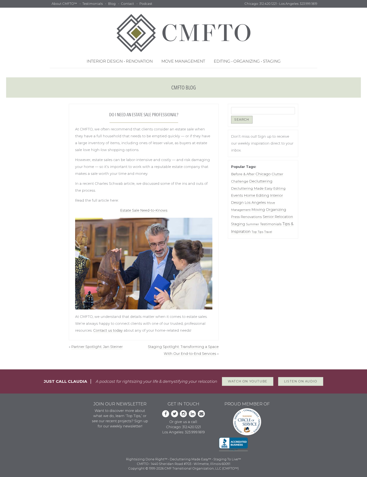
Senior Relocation (278, 217)
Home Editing (256, 195)
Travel (268, 232)
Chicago (263, 174)
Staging (238, 224)
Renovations (251, 217)
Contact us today (108, 330)
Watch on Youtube (247, 381)
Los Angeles (255, 202)
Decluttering (260, 181)
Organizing (276, 209)
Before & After (243, 174)
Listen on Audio (300, 381)
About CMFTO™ (64, 4)
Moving (258, 209)
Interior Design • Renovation (120, 61)
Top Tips (257, 232)
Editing (279, 188)
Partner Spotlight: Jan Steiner (97, 347)
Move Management (183, 61)
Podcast (145, 4)
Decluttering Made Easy (251, 188)
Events (237, 195)
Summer (252, 224)
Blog (112, 4)
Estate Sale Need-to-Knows (143, 210)
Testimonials (92, 4)
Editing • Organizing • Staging (247, 61)
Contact (127, 4)
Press (235, 217)
